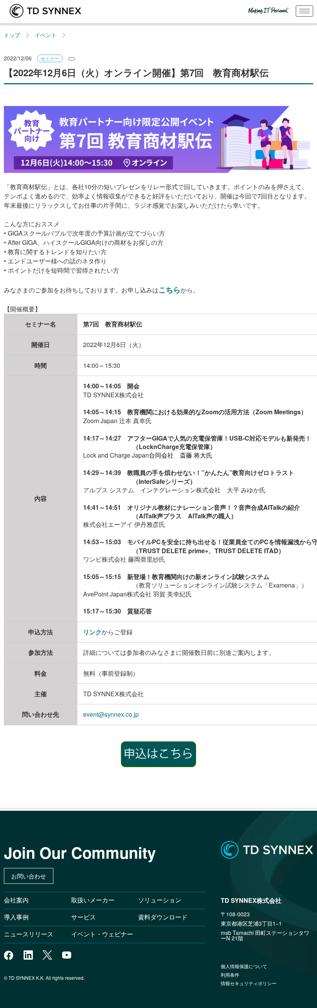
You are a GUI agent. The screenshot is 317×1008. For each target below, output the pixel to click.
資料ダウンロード (162, 916)
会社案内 (16, 899)
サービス (83, 916)
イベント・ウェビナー (102, 933)
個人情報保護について (244, 966)
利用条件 (230, 974)
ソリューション (159, 899)
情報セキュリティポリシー (248, 983)
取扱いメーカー (92, 899)
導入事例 (16, 916)
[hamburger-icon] (304, 11)
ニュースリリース (32, 933)
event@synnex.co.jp (111, 714)
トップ (12, 35)
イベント (45, 35)
